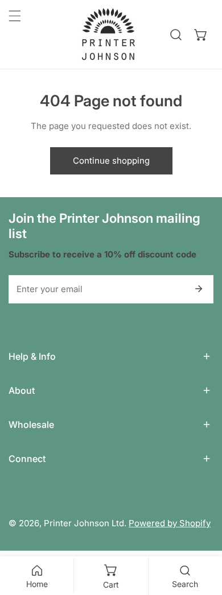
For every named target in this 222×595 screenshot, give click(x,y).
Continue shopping (111, 160)
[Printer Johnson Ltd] (108, 34)
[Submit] (198, 288)
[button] (200, 34)
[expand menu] (14, 15)
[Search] (175, 34)
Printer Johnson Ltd (84, 523)
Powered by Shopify (170, 523)
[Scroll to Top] (201, 534)
